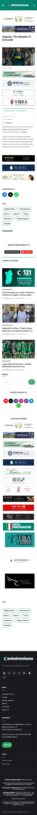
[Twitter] (10, 194)
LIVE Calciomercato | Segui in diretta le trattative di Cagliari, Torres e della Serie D (18, 295)
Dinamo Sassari (23, 219)
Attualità (7, 224)
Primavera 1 (8, 219)
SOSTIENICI (6, 718)
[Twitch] (26, 401)
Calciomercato (24, 209)
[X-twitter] (10, 401)
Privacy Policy (6, 764)
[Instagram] (21, 401)
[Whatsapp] (18, 405)
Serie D (16, 214)
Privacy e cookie (7, 760)
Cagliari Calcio (9, 209)
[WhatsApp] (16, 194)
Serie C (6, 214)
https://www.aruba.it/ (18, 798)
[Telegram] (31, 401)
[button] (2, 5)
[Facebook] (4, 194)
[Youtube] (5, 401)
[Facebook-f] (16, 401)
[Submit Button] (31, 382)
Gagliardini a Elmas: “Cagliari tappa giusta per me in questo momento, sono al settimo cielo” (18, 330)
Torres (25, 214)
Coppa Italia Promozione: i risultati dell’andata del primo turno (16, 365)
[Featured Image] (18, 277)
